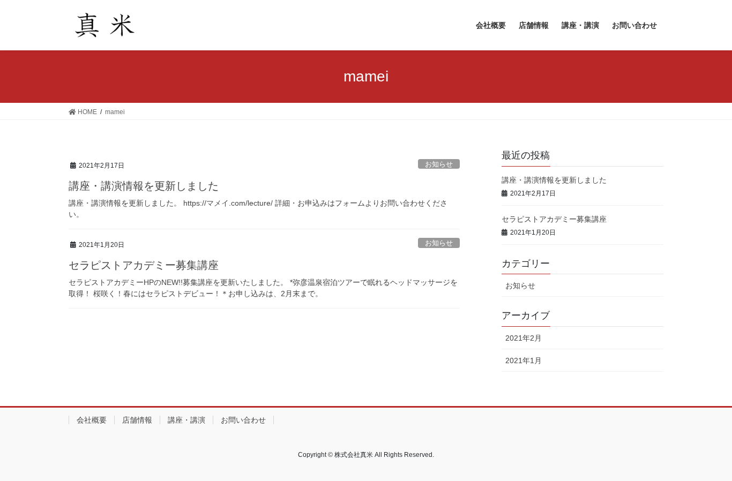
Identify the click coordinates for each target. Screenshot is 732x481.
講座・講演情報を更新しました (144, 186)
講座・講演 (186, 420)
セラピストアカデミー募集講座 (144, 265)
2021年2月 (523, 338)
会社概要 (92, 420)
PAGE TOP (705, 457)
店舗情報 (137, 420)
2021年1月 (523, 360)
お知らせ (439, 164)
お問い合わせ (243, 420)
